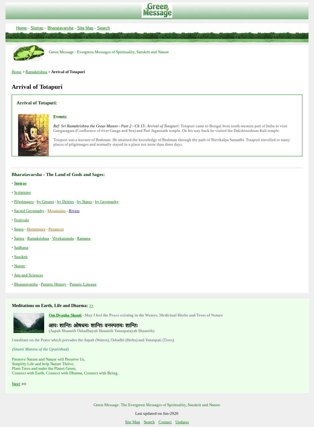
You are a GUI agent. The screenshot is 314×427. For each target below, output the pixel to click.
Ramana (83, 238)
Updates (182, 422)
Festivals (21, 220)
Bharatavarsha (60, 28)
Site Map (85, 28)
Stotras (37, 28)
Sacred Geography (29, 211)
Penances (56, 229)
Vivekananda (63, 238)
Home (21, 28)
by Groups (45, 202)
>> (91, 306)
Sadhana (21, 247)
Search (103, 28)
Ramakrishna (36, 72)
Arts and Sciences (28, 275)
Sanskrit (21, 257)
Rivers (74, 211)
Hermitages (36, 229)
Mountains (57, 211)
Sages (19, 229)
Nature (19, 266)
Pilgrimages (24, 202)
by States (84, 202)
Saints (19, 238)
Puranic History (54, 284)
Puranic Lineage (83, 284)
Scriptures (22, 192)
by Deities (65, 202)
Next (16, 384)
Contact (165, 422)
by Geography (107, 202)
